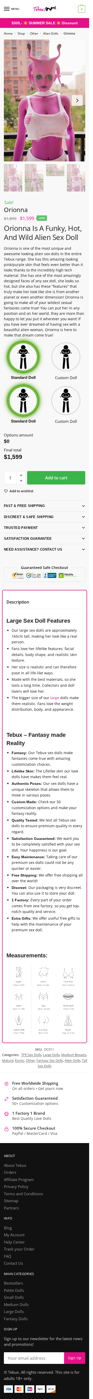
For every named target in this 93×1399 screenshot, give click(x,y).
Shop (21, 33)
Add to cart (56, 477)
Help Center (14, 1247)
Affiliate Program (19, 1184)
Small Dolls (14, 1303)
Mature (7, 1066)
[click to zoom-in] (44, 100)
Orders (10, 1178)
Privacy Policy (16, 1192)
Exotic (19, 1066)
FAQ (7, 1261)
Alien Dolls (50, 33)
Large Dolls (51, 1060)
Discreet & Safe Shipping (27, 516)
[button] (21, 475)
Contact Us (13, 1268)
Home (8, 33)
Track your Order (19, 1254)
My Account (14, 1240)
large (54, 697)
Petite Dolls (14, 1295)
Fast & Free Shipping (23, 505)
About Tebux (15, 1170)
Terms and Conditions (23, 1199)
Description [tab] (17, 602)
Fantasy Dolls (16, 1324)
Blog (8, 1233)
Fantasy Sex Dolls (49, 1066)
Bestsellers (13, 1288)
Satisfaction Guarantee (28, 538)
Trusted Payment (21, 527)
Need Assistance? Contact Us (32, 549)
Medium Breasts (73, 1060)
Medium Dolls (16, 1309)
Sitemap (11, 1206)
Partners (11, 1213)
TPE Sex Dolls (31, 1060)
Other (34, 33)
